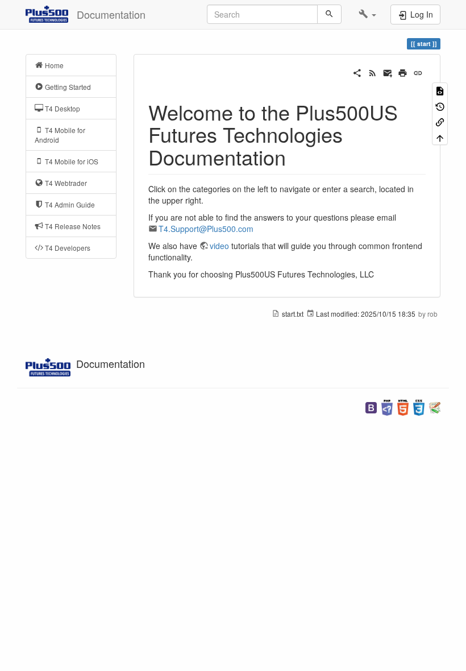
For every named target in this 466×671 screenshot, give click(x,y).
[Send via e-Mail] (388, 71)
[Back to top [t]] (439, 137)
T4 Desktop (61, 108)
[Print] (402, 71)
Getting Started (67, 87)
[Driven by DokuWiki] (434, 406)
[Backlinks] (439, 121)
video (219, 245)
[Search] (329, 14)
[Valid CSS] (419, 406)
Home (53, 65)
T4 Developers (66, 247)
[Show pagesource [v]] (439, 90)
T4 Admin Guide (69, 204)
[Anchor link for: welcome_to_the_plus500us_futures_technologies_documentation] (296, 156)
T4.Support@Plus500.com (206, 228)
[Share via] (357, 71)
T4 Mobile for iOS (70, 161)
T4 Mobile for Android (60, 134)
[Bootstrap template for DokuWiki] (371, 406)
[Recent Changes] (372, 71)
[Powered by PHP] (387, 406)
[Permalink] (418, 71)
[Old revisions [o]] (439, 105)
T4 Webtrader (65, 183)
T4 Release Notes (72, 226)
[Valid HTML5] (403, 406)
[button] (367, 14)
